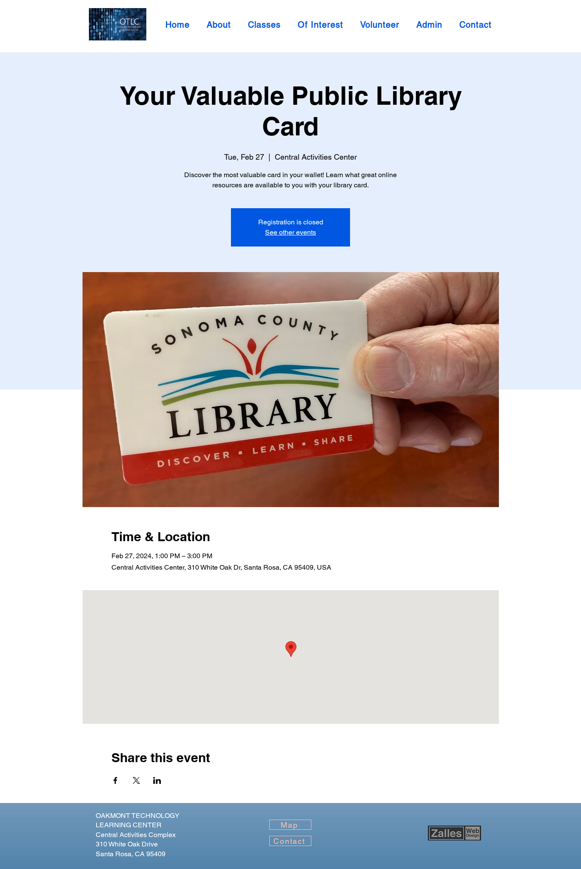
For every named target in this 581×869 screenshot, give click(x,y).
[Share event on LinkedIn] (157, 780)
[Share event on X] (136, 780)
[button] (429, 24)
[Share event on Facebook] (115, 780)
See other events (290, 232)
